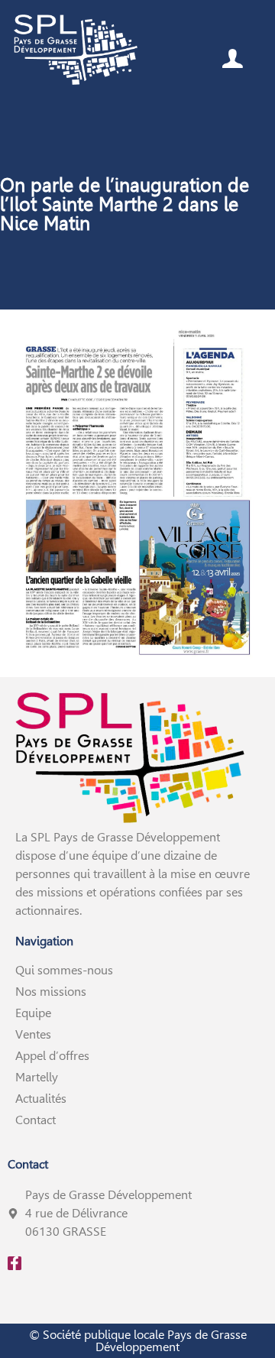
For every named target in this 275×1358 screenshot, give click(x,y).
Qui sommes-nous (64, 970)
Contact (35, 1120)
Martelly (36, 1077)
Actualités (40, 1098)
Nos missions (50, 991)
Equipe (33, 1013)
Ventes (33, 1034)
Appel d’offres (52, 1055)
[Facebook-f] (14, 1263)
